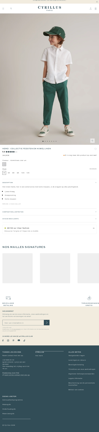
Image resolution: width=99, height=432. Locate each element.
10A (22, 173)
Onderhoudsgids (9, 409)
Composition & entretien (12, 212)
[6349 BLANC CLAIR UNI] (4, 164)
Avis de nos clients (10, 219)
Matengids (93, 168)
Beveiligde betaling (76, 365)
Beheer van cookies (76, 390)
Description (7, 182)
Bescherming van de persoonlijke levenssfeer (81, 384)
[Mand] (96, 8)
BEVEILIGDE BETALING (8, 304)
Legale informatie (75, 378)
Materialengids (8, 414)
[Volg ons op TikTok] (24, 340)
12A (28, 173)
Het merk (39, 356)
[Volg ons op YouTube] (19, 340)
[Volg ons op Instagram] (8, 340)
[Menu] (3, 8)
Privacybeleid (16, 329)
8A (18, 173)
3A (4, 173)
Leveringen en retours (77, 360)
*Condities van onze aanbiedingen (81, 369)
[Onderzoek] (11, 8)
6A (13, 173)
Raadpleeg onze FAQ (10, 373)
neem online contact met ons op (17, 375)
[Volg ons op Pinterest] (13, 340)
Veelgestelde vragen (76, 355)
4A (9, 173)
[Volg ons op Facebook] (3, 341)
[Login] (91, 8)
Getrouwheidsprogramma (12, 400)
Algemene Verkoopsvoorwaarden (81, 374)
